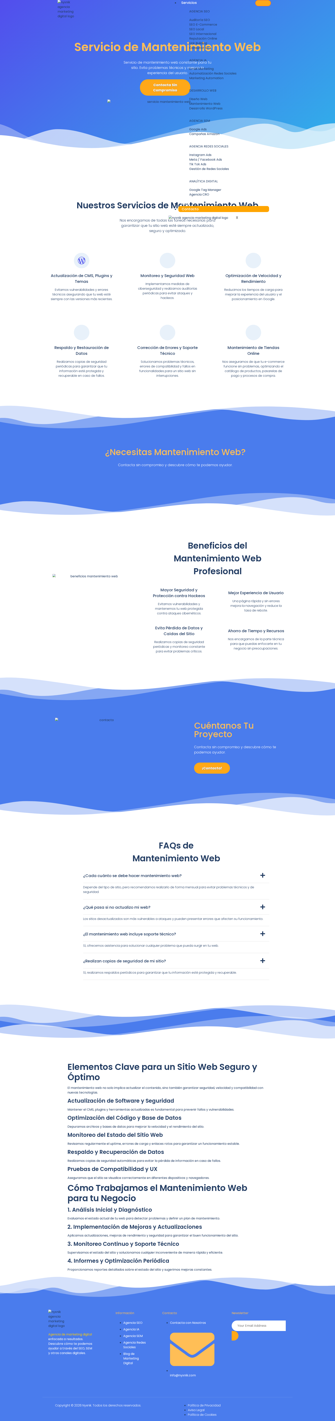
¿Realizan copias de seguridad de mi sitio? (124, 961)
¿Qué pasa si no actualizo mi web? (116, 907)
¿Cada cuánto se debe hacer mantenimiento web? (132, 875)
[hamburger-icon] (263, 3)
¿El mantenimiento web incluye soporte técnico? (129, 934)
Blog (185, 203)
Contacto (190, 209)
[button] (176, 877)
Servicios (189, 2)
